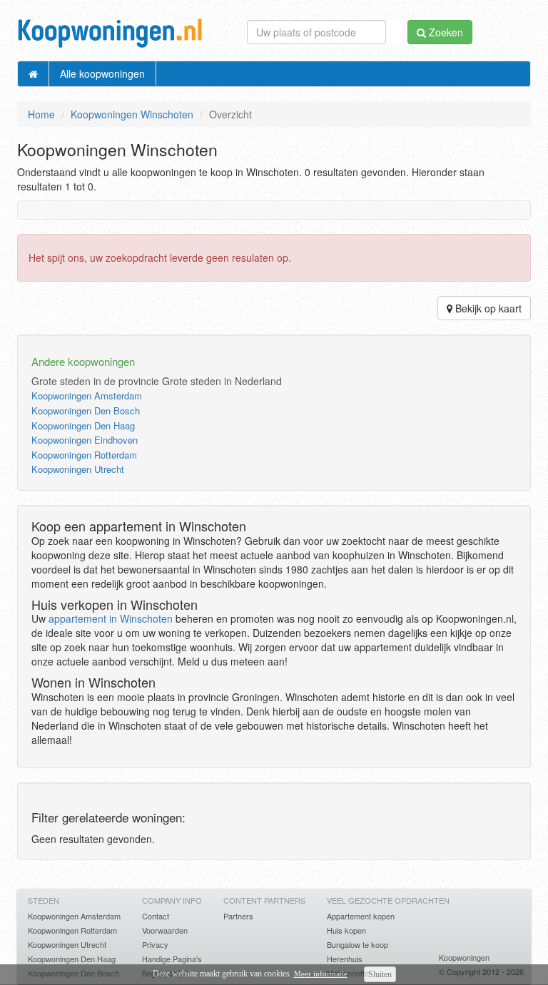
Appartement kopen (361, 916)
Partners (238, 916)
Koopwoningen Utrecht (77, 469)
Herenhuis (344, 958)
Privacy (155, 944)
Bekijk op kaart (487, 308)
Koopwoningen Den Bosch (85, 410)
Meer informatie (320, 973)
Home (41, 114)
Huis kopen (346, 930)
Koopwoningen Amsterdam (86, 395)
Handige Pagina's (172, 958)
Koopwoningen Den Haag (83, 425)
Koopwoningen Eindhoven (84, 439)
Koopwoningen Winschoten (132, 114)
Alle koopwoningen (102, 73)
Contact (155, 916)
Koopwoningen (464, 957)
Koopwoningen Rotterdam (84, 454)
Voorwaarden (165, 930)
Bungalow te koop (357, 944)
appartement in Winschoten (111, 618)
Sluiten (380, 974)
